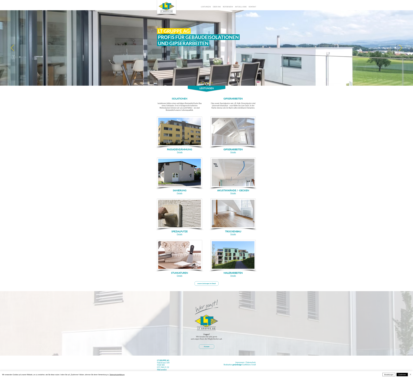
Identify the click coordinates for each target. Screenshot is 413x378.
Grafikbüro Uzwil (244, 364)
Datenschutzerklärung (117, 374)
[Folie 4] (209, 82)
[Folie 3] (206, 82)
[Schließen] (410, 374)
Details (180, 152)
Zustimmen (402, 374)
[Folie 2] (204, 83)
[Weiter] (400, 48)
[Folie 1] (201, 82)
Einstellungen (388, 374)
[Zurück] (12, 48)
